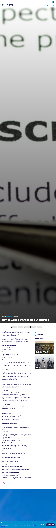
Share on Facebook (40, 335)
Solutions (33, 4)
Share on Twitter (40, 332)
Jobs (41, 4)
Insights (37, 4)
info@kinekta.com (49, 2)
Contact (44, 4)
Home (24, 4)
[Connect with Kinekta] (53, 2)
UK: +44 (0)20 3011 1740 (35, 2)
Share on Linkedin (40, 334)
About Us (28, 4)
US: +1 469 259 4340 (42, 2)
